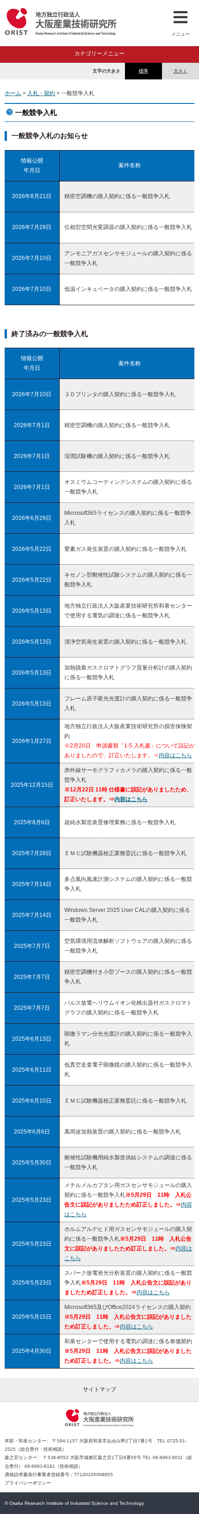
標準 (143, 70)
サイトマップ (99, 1389)
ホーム (13, 93)
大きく (180, 70)
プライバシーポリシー (28, 1482)
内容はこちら (175, 755)
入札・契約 (41, 93)
